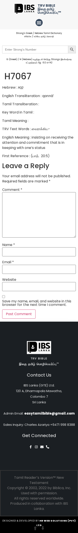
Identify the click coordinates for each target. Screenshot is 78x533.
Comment (12, 189)
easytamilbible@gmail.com (49, 413)
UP (35, 528)
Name (8, 245)
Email (8, 262)
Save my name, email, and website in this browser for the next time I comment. (36, 303)
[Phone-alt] (47, 446)
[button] (39, 22)
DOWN (43, 528)
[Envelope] (42, 446)
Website (9, 279)
